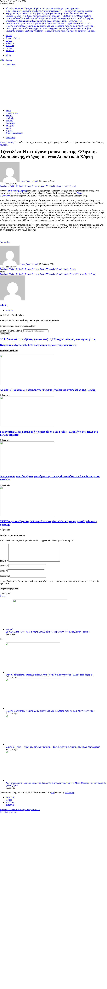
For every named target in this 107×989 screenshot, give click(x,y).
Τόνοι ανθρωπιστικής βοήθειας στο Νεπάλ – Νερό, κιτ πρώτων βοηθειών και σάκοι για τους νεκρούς (50, 31)
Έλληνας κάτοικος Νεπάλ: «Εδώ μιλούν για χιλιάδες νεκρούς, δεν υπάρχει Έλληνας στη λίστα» (48, 23)
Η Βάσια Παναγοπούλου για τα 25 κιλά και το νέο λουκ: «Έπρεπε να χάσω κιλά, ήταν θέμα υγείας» (50, 26)
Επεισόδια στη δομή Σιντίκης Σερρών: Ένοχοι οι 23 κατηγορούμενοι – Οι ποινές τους (44, 21)
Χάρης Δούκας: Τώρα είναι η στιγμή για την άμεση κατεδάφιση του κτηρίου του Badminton (46, 13)
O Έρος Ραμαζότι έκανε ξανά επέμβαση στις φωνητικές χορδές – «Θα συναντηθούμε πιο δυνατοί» (49, 11)
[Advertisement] (53, 87)
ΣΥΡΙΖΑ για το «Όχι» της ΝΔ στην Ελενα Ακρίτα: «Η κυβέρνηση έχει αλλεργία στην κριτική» (47, 632)
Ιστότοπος (4, 576)
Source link (5, 242)
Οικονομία (10, 123)
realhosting (69, 792)
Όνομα (4, 565)
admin (22, 181)
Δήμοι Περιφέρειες (14, 133)
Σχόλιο (4, 561)
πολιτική (9, 120)
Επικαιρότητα (12, 113)
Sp (52, 792)
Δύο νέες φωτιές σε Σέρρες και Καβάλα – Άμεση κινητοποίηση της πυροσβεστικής (42, 8)
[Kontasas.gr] (6, 60)
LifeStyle (10, 118)
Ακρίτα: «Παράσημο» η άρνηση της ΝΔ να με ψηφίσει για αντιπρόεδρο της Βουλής (47, 389)
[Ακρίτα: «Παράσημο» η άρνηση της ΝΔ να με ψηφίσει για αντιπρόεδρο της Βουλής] (27, 384)
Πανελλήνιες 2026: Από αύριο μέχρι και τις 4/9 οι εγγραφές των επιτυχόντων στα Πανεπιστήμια (48, 28)
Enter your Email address (11, 331)
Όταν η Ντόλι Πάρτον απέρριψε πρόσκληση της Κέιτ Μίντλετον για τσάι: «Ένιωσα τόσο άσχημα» (49, 18)
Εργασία (9, 130)
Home (8, 110)
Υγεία (8, 128)
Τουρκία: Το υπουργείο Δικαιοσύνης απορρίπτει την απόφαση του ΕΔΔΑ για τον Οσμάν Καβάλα (48, 16)
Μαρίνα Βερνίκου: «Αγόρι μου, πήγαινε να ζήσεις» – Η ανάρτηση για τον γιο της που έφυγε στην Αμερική (53, 747)
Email (3, 571)
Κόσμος (9, 115)
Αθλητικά (10, 125)
